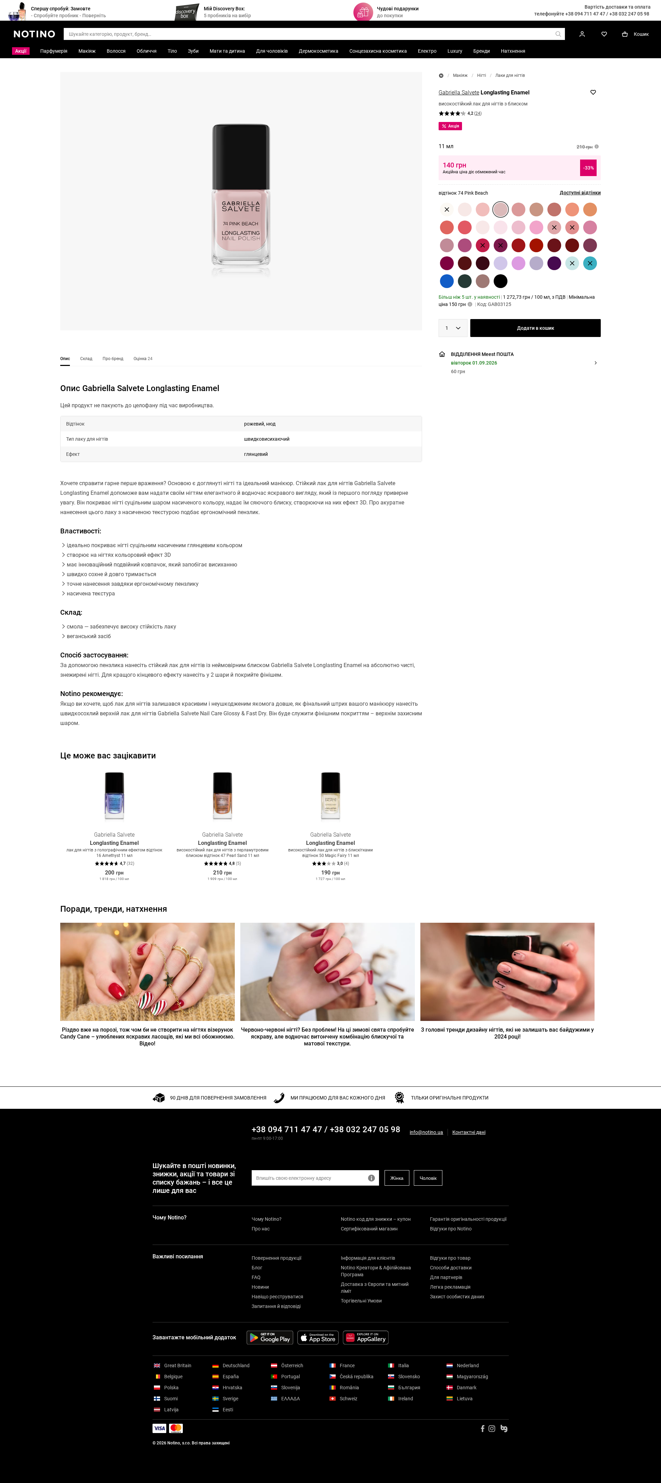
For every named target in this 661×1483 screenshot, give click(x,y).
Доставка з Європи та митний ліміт (375, 1287)
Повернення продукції (276, 1258)
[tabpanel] (241, 564)
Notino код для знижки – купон (376, 1219)
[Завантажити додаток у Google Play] (269, 1337)
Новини (260, 1287)
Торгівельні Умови (361, 1300)
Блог (257, 1267)
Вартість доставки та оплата (618, 7)
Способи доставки (451, 1267)
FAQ (256, 1277)
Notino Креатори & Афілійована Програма (376, 1271)
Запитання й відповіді (276, 1306)
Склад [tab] (86, 358)
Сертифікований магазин (369, 1228)
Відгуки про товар (450, 1258)
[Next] (595, 825)
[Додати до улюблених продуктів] (593, 92)
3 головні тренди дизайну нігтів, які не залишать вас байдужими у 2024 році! (507, 1033)
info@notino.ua (426, 1132)
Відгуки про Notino (451, 1228)
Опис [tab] (65, 358)
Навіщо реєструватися (277, 1296)
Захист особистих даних (457, 1296)
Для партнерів (446, 1277)
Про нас (261, 1228)
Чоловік (428, 1178)
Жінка (396, 1178)
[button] (241, 201)
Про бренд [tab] (113, 358)
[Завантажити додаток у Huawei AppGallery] (366, 1337)
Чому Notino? (267, 1219)
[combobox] (453, 328)
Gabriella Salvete (459, 92)
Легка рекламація (450, 1287)
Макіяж (460, 75)
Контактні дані (468, 1132)
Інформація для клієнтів (368, 1258)
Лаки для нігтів (510, 75)
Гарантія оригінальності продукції (468, 1219)
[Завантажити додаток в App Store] (318, 1337)
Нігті (481, 75)
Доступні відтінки (580, 193)
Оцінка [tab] (143, 358)
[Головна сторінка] (441, 75)
